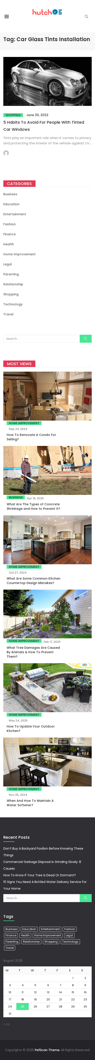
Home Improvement (19, 254)
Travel (8, 314)
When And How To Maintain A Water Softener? (30, 802)
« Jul (6, 1024)
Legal (7, 264)
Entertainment (14, 214)
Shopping (13, 115)
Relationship (13, 284)
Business (10, 194)
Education (11, 204)
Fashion (9, 224)
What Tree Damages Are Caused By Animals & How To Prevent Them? (33, 652)
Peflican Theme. (47, 1050)
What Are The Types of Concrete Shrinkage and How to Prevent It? (33, 506)
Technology (13, 304)
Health (8, 244)
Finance (9, 234)
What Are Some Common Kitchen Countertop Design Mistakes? (33, 580)
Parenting (11, 274)
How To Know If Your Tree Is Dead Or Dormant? (39, 875)
